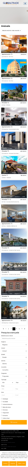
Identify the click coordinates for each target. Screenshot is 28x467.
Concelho (3, 367)
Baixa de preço (7, 407)
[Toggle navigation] (25, 3)
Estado (3, 354)
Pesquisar (14, 422)
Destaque (5, 399)
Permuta (5, 410)
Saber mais (21, 463)
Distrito (3, 360)
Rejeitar (12, 463)
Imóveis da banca (7, 404)
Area (2, 392)
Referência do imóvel (7, 335)
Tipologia (3, 379)
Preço (2, 386)
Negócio (3, 342)
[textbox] (7, 389)
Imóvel (3, 348)
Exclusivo (5, 415)
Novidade (5, 401)
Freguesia (4, 373)
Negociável (6, 412)
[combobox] (7, 389)
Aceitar (5, 463)
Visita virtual (6, 418)
